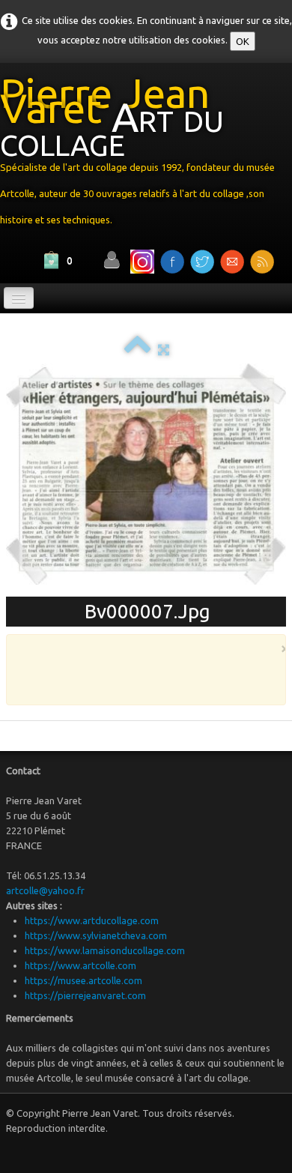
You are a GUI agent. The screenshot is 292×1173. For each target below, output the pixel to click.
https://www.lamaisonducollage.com (105, 950)
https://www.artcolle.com (80, 965)
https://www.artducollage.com (92, 920)
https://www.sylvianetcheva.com (96, 935)
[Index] (137, 349)
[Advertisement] (155, 676)
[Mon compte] (111, 259)
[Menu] (19, 298)
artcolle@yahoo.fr (45, 890)
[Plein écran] (163, 349)
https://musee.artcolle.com (83, 980)
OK (242, 41)
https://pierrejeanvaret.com (85, 995)
